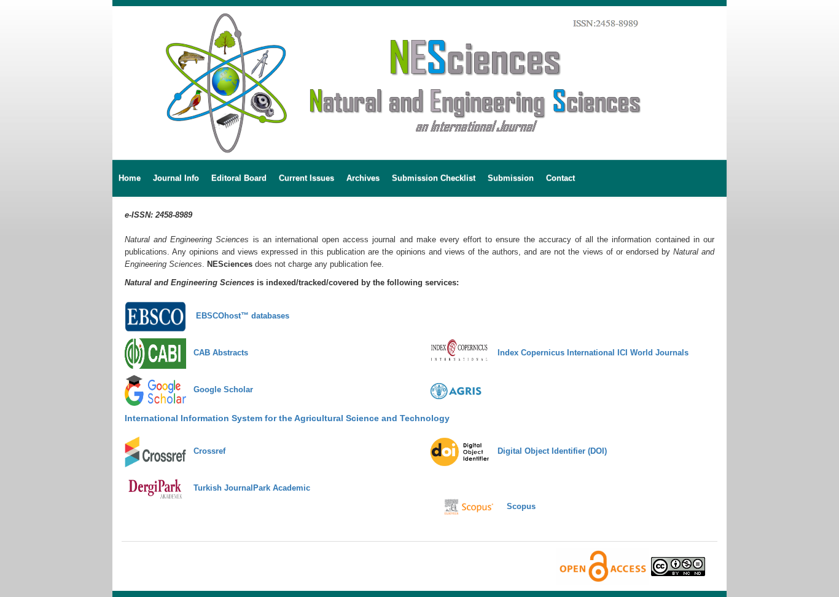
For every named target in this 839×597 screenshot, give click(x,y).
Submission (511, 178)
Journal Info (176, 178)
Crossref (205, 451)
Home (130, 178)
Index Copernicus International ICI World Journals (589, 352)
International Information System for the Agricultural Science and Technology (287, 418)
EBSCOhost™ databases (237, 315)
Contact (560, 178)
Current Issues (306, 178)
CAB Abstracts (217, 352)
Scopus (517, 506)
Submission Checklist (433, 178)
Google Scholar (221, 389)
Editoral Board (239, 178)
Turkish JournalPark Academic (248, 487)
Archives (363, 178)
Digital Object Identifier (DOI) (548, 451)
